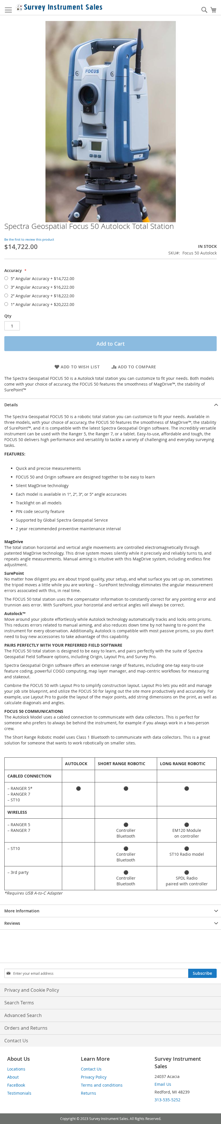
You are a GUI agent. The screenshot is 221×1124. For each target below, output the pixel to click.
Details (11, 404)
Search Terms (19, 1002)
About (13, 1077)
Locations (16, 1069)
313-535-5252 (167, 1099)
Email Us (163, 1084)
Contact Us (16, 1040)
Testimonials (19, 1093)
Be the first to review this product (29, 239)
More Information (21, 911)
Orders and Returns (25, 1028)
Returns (88, 1093)
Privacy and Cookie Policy (31, 990)
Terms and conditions (102, 1085)
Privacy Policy (93, 1077)
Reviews (12, 923)
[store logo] (59, 7)
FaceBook (16, 1085)
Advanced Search (23, 1015)
